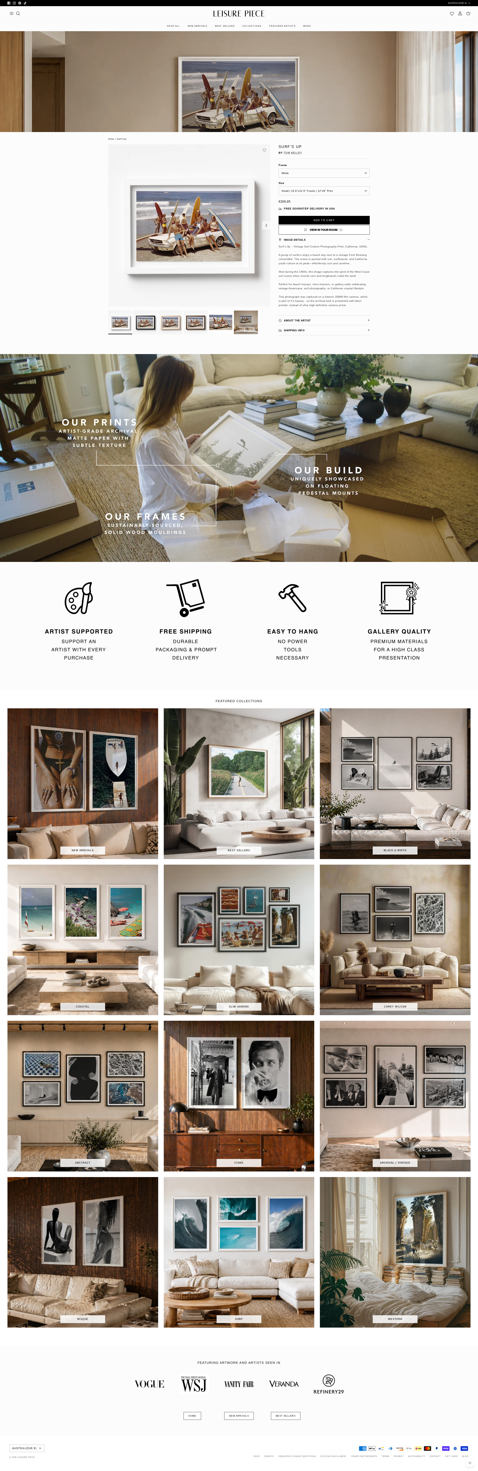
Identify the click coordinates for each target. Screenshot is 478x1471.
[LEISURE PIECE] (239, 13)
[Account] (460, 13)
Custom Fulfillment (333, 1456)
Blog (465, 1456)
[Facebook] (8, 3)
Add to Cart (324, 220)
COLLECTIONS (251, 26)
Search (269, 1456)
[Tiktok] (25, 3)
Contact (435, 1456)
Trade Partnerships (364, 1456)
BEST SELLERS (225, 26)
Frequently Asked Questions (297, 1456)
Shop (256, 1456)
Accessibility (416, 1456)
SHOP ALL (173, 26)
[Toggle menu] (11, 13)
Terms (385, 1456)
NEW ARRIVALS (197, 26)
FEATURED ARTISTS (282, 26)
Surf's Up (121, 139)
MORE (307, 26)
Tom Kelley (292, 152)
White (285, 173)
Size (281, 183)
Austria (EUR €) (457, 3)
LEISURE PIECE (26, 1457)
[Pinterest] (19, 3)
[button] (264, 150)
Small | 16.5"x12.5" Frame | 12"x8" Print (307, 190)
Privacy (398, 1456)
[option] (189, 225)
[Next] (266, 225)
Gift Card (451, 1456)
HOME (192, 1416)
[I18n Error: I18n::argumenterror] (324, 230)
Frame (283, 165)
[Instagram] (14, 3)
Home (111, 139)
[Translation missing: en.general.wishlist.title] (452, 13)
